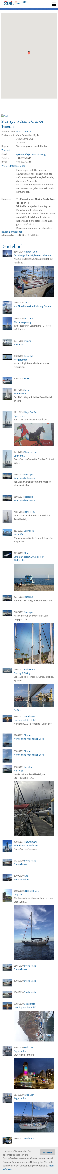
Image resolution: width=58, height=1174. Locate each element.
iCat (26, 875)
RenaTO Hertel (24, 131)
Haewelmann (30, 841)
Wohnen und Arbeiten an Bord (29, 738)
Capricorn (29, 530)
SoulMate (29, 1138)
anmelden (50, 2)
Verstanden (47, 1152)
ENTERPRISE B (31, 890)
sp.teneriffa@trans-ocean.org (31, 154)
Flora (26, 553)
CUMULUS (29, 512)
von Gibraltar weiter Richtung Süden (32, 306)
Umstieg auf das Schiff (25, 720)
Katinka (28, 767)
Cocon (27, 390)
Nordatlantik (20, 359)
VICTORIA (29, 318)
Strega (27, 341)
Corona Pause (20, 864)
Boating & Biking (22, 673)
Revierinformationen (11, 231)
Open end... (19, 416)
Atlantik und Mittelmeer (26, 845)
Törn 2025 (18, 344)
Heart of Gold (31, 251)
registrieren (37, 2)
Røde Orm (29, 1047)
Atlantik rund (20, 393)
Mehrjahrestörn (21, 879)
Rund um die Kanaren (24, 478)
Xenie (27, 378)
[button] (29, 53)
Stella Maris (30, 860)
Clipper (27, 735)
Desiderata (29, 716)
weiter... (17, 709)
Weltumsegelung (22, 322)
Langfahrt (19, 894)
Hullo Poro (29, 669)
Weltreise (18, 770)
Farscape (28, 474)
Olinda (27, 302)
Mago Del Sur (30, 412)
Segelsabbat (20, 1051)
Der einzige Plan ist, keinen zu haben (32, 255)
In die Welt (19, 534)
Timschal (28, 356)
